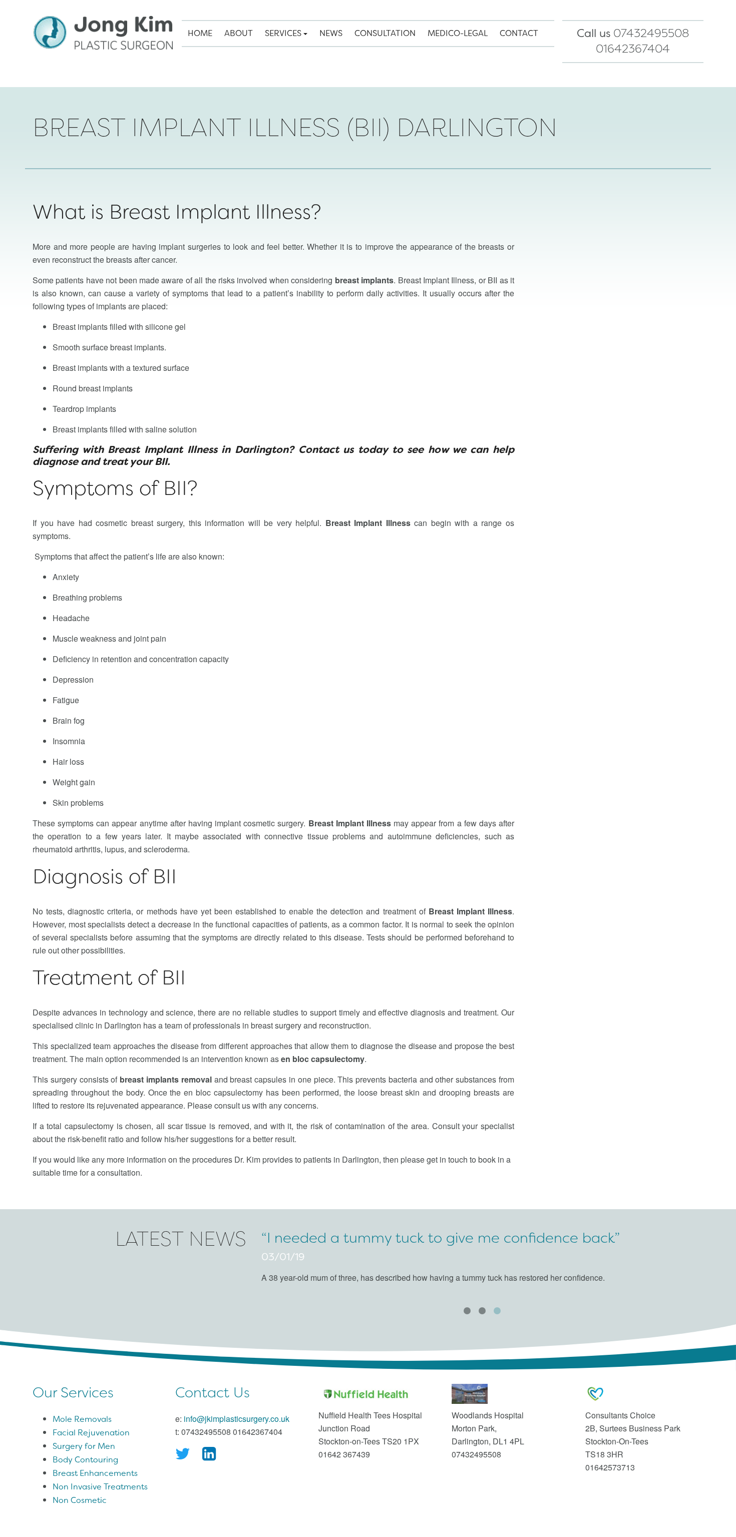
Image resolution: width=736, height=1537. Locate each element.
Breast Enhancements (95, 1473)
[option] (482, 1260)
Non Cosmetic (80, 1500)
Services (284, 33)
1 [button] (467, 1310)
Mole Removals (82, 1419)
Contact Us (212, 1392)
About (238, 33)
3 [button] (497, 1310)
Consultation (385, 33)
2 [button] (482, 1310)
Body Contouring (85, 1459)
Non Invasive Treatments (100, 1486)
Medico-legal (458, 33)
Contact (519, 33)
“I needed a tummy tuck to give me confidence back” (440, 1238)
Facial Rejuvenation (91, 1432)
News (330, 33)
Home (200, 33)
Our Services (73, 1392)
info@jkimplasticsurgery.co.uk (236, 1418)
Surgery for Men (84, 1446)
